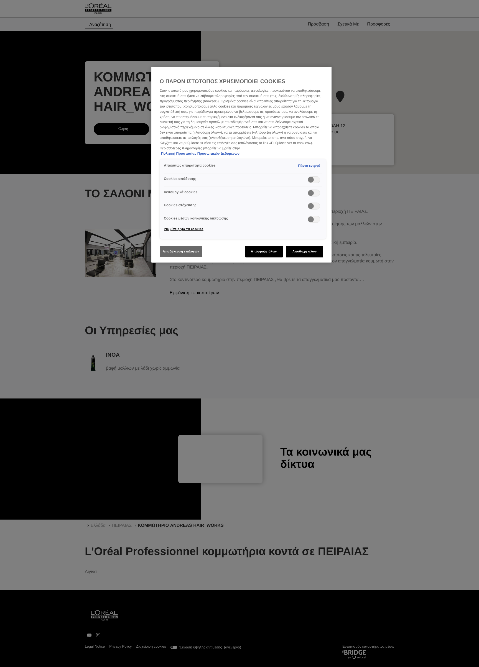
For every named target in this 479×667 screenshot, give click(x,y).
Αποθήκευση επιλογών (181, 251)
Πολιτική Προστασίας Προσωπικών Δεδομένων (200, 153)
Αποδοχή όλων (304, 251)
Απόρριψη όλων (264, 251)
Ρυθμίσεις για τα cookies (183, 229)
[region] (241, 165)
